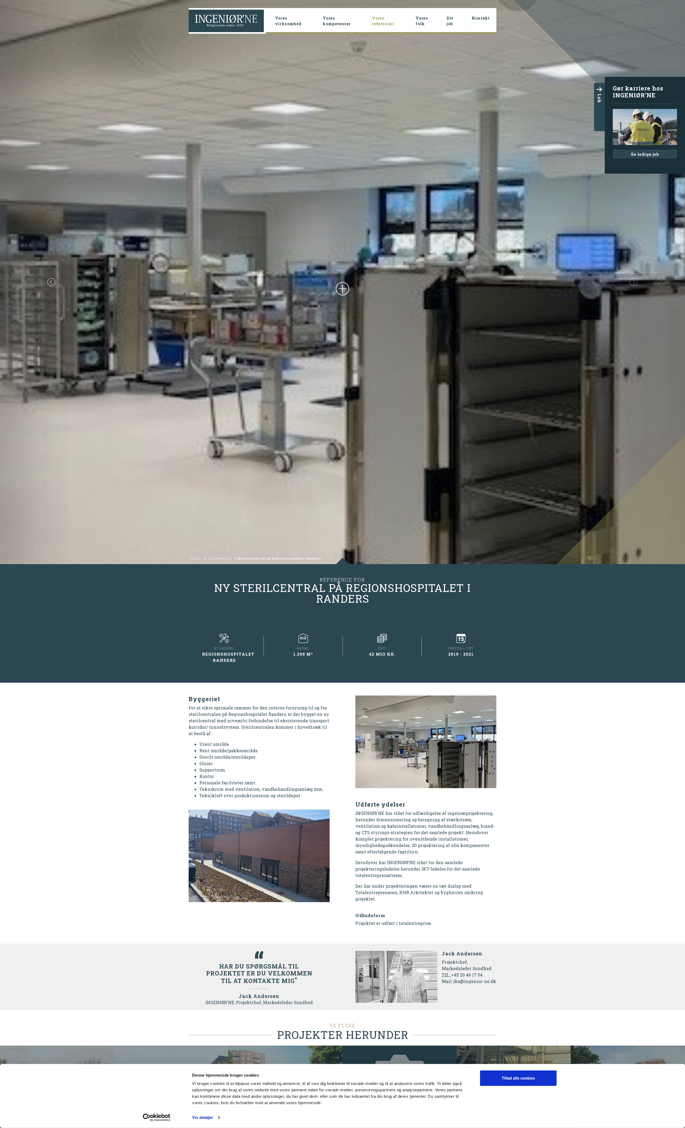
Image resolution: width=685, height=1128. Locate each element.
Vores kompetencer (337, 21)
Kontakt (481, 18)
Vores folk (422, 21)
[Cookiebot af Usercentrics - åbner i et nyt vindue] (156, 1118)
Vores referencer (391, 21)
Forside (195, 558)
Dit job (450, 21)
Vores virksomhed (288, 21)
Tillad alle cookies (518, 1078)
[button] (51, 282)
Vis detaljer (202, 1117)
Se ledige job (645, 154)
